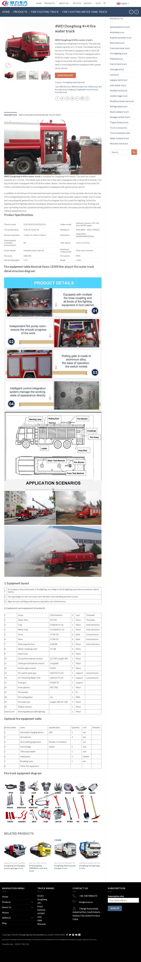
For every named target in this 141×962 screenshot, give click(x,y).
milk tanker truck (118, 85)
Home (39, 3)
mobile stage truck (119, 95)
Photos (77, 3)
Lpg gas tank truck (118, 80)
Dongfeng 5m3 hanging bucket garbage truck (14, 866)
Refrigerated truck (119, 106)
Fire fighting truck (45, 11)
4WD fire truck (65, 87)
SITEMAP (56, 935)
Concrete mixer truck (120, 48)
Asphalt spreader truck (120, 37)
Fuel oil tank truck (118, 64)
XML (63, 935)
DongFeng (42, 899)
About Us (64, 3)
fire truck (94, 89)
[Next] (46, 45)
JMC (39, 917)
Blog (98, 3)
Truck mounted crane (120, 133)
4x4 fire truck (93, 87)
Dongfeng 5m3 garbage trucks (89, 866)
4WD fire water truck (79, 87)
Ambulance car (117, 32)
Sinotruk (41, 909)
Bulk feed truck (117, 42)
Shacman (41, 924)
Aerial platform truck (120, 27)
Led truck (114, 74)
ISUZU (40, 895)
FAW (39, 920)
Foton (40, 906)
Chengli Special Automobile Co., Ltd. (35, 935)
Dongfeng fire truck (83, 89)
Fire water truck (61, 92)
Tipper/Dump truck (119, 122)
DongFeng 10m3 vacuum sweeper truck (65, 866)
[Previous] (8, 45)
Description (10, 115)
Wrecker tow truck (119, 143)
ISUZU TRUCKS (22, 944)
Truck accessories (118, 127)
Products (49, 3)
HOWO (41, 913)
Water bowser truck (119, 138)
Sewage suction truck (120, 117)
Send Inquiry (65, 75)
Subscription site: (116, 896)
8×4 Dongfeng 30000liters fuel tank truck (38, 868)
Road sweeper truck (119, 111)
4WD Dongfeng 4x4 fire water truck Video (40, 115)
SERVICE (87, 3)
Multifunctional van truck (122, 101)
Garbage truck (117, 69)
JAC (39, 902)
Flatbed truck (116, 58)
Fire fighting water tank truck (84, 11)
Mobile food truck (118, 90)
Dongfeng (71, 89)
